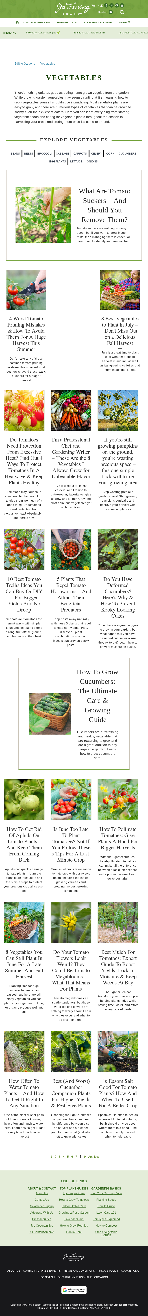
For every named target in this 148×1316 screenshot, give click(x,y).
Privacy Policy (108, 1270)
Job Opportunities (42, 1225)
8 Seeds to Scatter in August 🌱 (43, 32)
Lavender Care (74, 1219)
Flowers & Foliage (98, 22)
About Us (42, 1193)
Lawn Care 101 (106, 1212)
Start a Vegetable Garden (106, 1233)
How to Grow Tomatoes (74, 1199)
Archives (93, 1156)
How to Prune (106, 1206)
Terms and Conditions (79, 1270)
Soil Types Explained (106, 1219)
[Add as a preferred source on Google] (74, 1290)
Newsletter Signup (42, 1206)
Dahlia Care (74, 1232)
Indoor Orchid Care (74, 1206)
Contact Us (42, 1199)
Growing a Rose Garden (74, 1212)
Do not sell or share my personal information (74, 1277)
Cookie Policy (131, 1270)
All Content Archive (41, 1232)
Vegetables (47, 63)
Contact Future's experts (42, 1270)
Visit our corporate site (125, 1305)
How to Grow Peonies (74, 1225)
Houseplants (67, 22)
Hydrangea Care (74, 1193)
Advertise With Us (41, 1212)
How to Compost (106, 1225)
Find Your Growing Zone (106, 1193)
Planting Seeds (106, 1199)
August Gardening (36, 22)
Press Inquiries (41, 1219)
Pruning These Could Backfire (89, 32)
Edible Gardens (24, 63)
